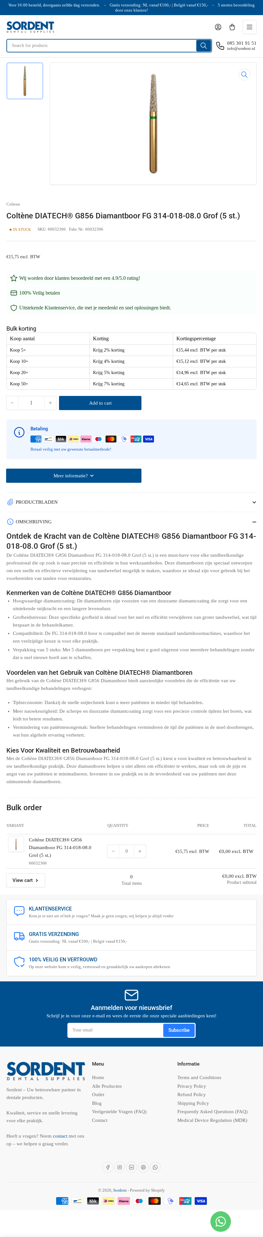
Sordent (120, 1190)
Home (98, 1077)
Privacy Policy (191, 1086)
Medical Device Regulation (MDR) (212, 1120)
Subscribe (179, 1030)
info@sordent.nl (241, 48)
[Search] (204, 45)
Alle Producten (107, 1086)
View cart (23, 880)
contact (61, 1136)
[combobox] (109, 45)
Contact (99, 1120)
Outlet (98, 1094)
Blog (97, 1103)
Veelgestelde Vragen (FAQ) (119, 1111)
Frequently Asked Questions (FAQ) (212, 1111)
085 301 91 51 (242, 43)
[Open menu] (249, 27)
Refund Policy (191, 1094)
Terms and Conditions (199, 1077)
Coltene (13, 204)
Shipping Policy (193, 1103)
